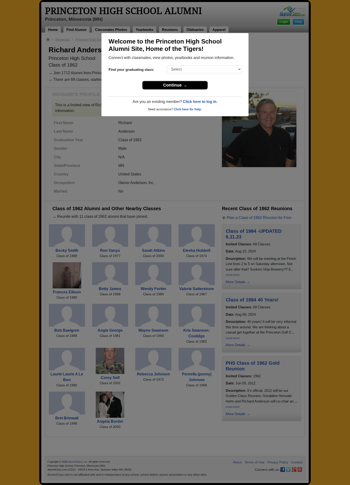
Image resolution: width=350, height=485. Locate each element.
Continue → (175, 85)
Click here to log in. (200, 102)
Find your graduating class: (131, 70)
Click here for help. (188, 109)
